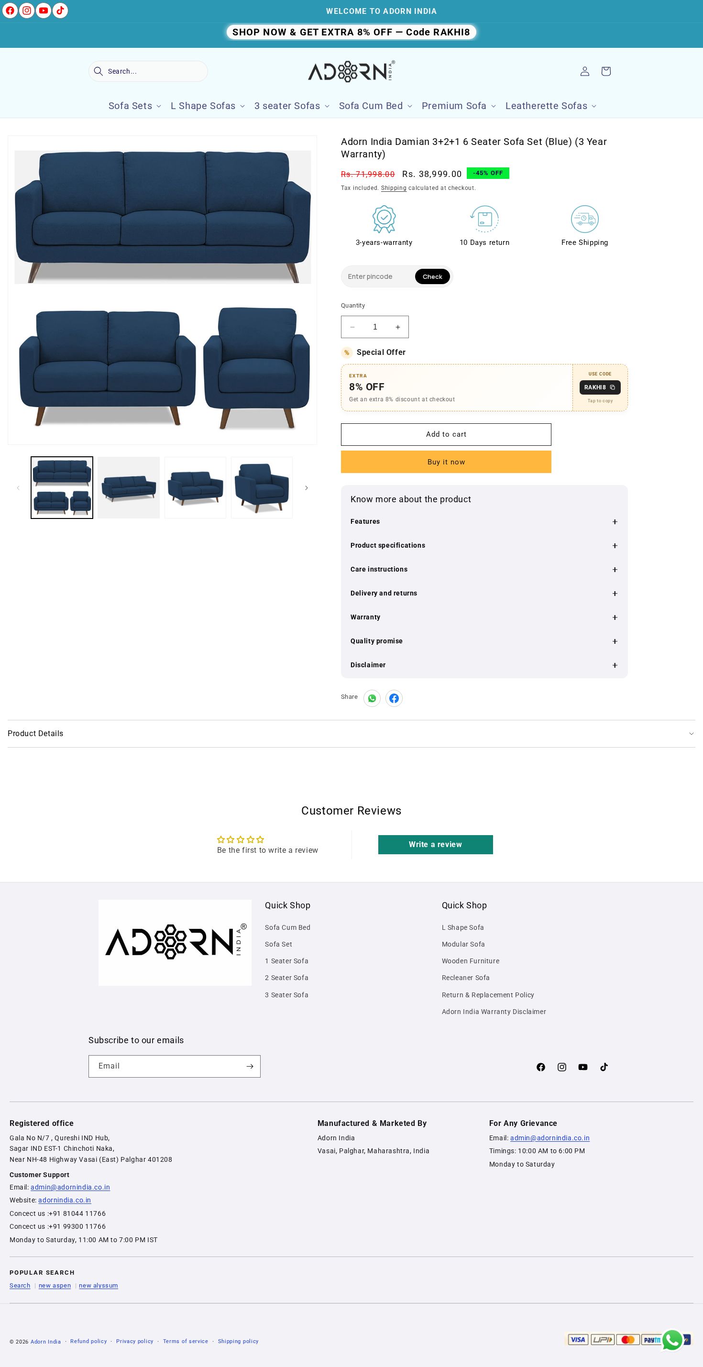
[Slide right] (306, 487)
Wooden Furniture (471, 961)
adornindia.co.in (64, 1200)
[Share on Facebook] (394, 698)
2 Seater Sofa (286, 977)
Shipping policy (238, 1341)
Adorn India (46, 1342)
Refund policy (88, 1341)
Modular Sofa (463, 944)
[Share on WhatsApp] (372, 698)
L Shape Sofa (463, 927)
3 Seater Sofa (286, 995)
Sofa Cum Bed (287, 927)
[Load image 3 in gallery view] (195, 487)
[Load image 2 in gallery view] (128, 487)
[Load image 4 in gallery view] (262, 487)
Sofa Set (278, 944)
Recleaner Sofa (466, 977)
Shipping (394, 188)
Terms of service (186, 1341)
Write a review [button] (435, 844)
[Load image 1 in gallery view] (62, 487)
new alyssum (98, 1285)
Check (432, 276)
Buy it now (446, 462)
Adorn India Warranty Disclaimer (494, 1011)
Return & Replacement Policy (488, 995)
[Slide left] (18, 487)
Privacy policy (135, 1341)
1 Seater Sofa (286, 961)
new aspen (55, 1285)
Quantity (353, 305)
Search (20, 1285)
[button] (148, 71)
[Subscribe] (249, 1066)
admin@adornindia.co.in (70, 1187)
